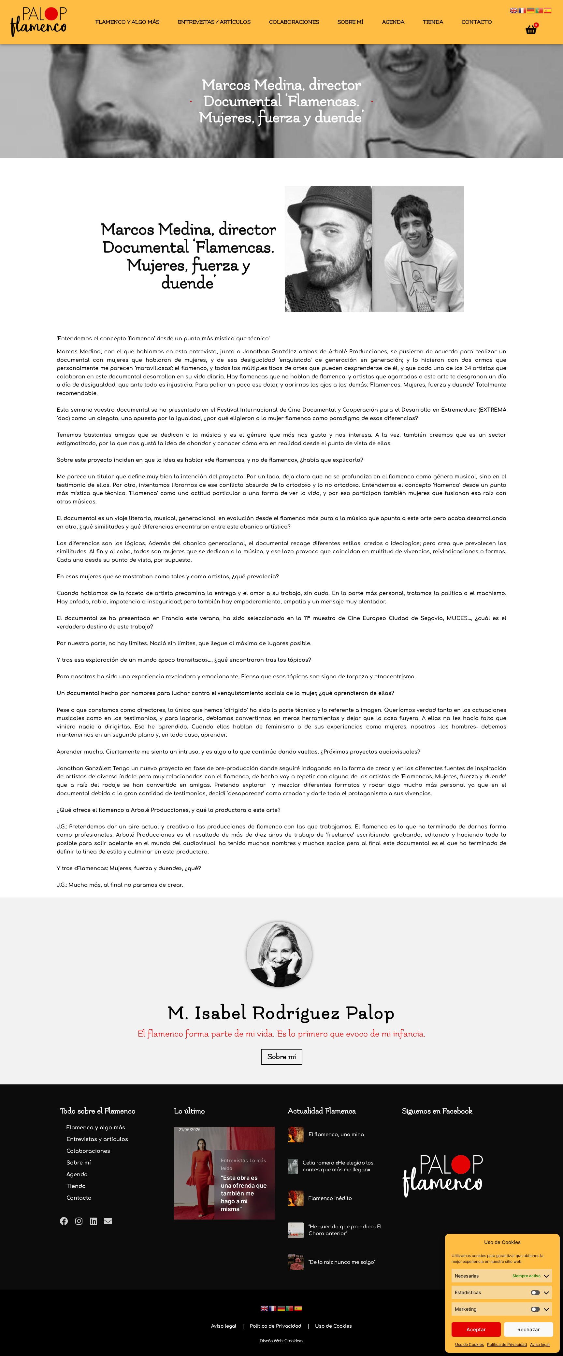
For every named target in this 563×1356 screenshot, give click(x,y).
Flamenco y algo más (127, 22)
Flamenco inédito (330, 1198)
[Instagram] (79, 1221)
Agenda (393, 22)
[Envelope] (108, 1221)
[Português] (539, 10)
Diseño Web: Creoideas (281, 1340)
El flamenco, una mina (336, 1134)
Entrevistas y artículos (97, 1139)
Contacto (477, 22)
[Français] (522, 10)
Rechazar (528, 1329)
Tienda (433, 22)
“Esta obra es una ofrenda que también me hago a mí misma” (244, 1193)
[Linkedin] (93, 1221)
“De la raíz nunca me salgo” (342, 1262)
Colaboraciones (294, 22)
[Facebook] (64, 1221)
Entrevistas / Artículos (214, 22)
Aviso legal (540, 1344)
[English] (514, 10)
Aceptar (476, 1329)
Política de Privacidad (507, 1344)
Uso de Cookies (469, 1344)
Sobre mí (350, 22)
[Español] (548, 10)
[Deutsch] (531, 10)
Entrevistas (234, 1160)
